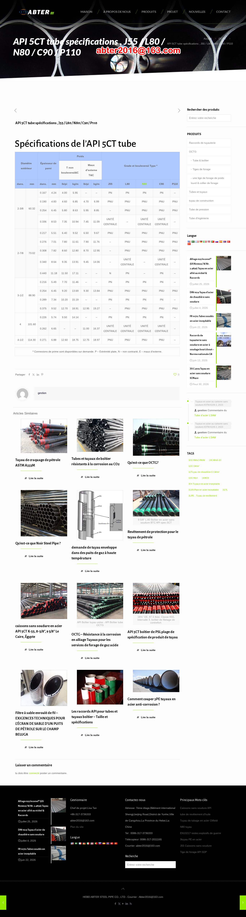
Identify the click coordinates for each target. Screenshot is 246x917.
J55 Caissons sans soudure (196, 845)
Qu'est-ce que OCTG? (143, 463)
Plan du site (77, 826)
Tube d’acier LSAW (205, 415)
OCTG (222, 38)
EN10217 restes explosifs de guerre (200, 833)
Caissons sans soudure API (195, 808)
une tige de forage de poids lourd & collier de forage (207, 180)
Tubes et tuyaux (198, 191)
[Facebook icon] (115, 903)
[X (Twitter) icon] (119, 903)
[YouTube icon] (123, 903)
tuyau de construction (201, 200)
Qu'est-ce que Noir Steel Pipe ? (38, 543)
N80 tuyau (186, 826)
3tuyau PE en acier (191, 839)
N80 (144, 184)
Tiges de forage (202, 169)
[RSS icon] (130, 903)
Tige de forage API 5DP (193, 852)
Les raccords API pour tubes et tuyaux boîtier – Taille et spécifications (94, 717)
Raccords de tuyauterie (202, 142)
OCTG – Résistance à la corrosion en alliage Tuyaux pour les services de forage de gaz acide (96, 639)
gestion (42, 392)
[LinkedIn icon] (127, 903)
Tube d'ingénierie (199, 218)
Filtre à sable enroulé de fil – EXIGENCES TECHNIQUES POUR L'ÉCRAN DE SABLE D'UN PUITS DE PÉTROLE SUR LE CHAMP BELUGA (40, 723)
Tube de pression (199, 209)
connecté (34, 773)
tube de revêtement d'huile (195, 814)
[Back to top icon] (123, 889)
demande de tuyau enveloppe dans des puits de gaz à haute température (94, 553)
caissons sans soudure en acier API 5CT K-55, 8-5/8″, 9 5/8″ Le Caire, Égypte (38, 631)
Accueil (208, 38)
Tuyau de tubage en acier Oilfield (199, 820)
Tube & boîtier (201, 160)
